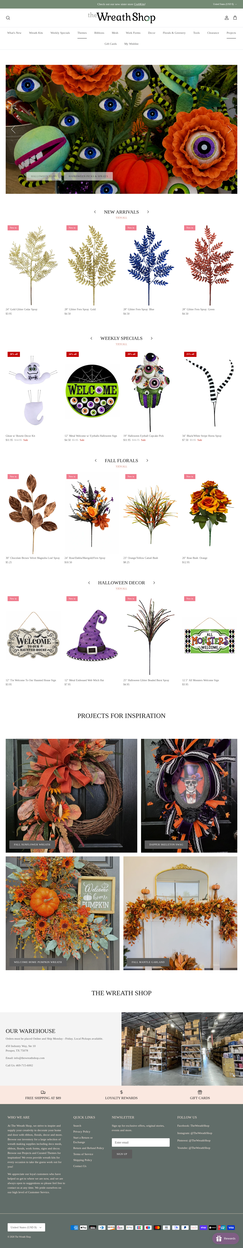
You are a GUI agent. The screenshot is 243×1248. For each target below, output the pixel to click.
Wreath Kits (36, 32)
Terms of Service (83, 1154)
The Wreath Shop (23, 1236)
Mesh (115, 32)
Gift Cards (111, 43)
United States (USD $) (223, 4)
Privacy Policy (81, 1131)
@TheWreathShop (199, 1140)
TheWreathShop (199, 1125)
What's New (14, 32)
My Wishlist (131, 43)
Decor (151, 32)
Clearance (213, 32)
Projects (231, 32)
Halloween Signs (44, 176)
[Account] (226, 18)
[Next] (229, 129)
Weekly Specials (60, 32)
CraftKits (139, 4)
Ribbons (99, 32)
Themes (82, 32)
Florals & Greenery (174, 32)
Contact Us (79, 1166)
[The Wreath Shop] (121, 17)
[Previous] (13, 129)
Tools (196, 32)
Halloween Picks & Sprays (88, 176)
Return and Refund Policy (88, 1148)
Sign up (122, 1154)
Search (77, 1125)
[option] (121, 129)
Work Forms (133, 32)
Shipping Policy (82, 1160)
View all (121, 217)
